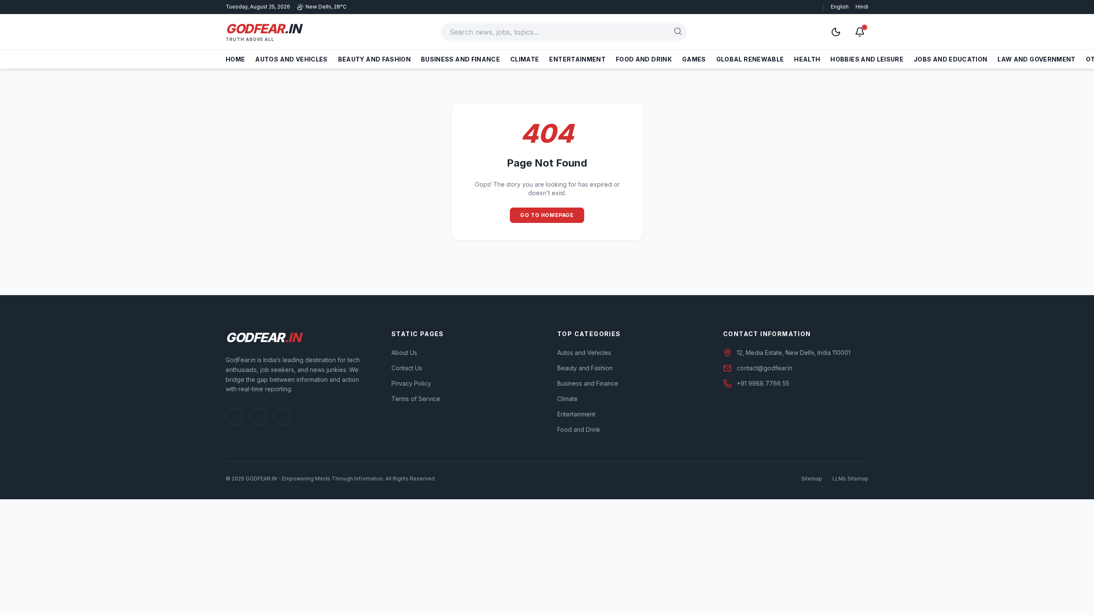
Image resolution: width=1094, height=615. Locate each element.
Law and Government (1036, 59)
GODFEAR (263, 28)
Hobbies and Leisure (866, 59)
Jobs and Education (950, 59)
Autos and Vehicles (291, 59)
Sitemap (811, 478)
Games (694, 59)
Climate (524, 59)
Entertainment (577, 59)
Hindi (862, 6)
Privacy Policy (411, 383)
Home (235, 59)
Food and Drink (644, 59)
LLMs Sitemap (850, 478)
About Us (404, 352)
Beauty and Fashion (374, 59)
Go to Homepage (546, 215)
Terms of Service (415, 398)
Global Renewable (750, 59)
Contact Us (406, 368)
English (840, 6)
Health (807, 59)
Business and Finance (460, 59)
